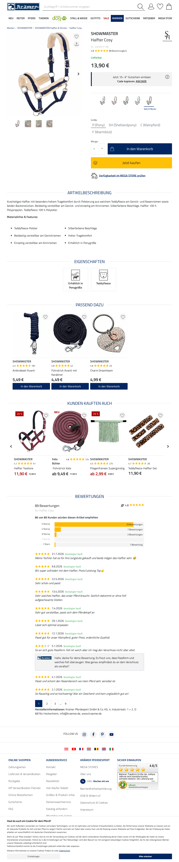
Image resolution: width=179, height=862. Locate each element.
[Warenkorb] (169, 6)
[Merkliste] (160, 6)
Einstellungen (34, 856)
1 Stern (46, 544)
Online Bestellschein (20, 795)
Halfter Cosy (76, 28)
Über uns (85, 774)
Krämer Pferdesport (95, 760)
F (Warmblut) (102, 132)
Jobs (95, 781)
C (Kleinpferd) (150, 125)
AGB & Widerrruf (90, 795)
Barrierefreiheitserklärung (96, 789)
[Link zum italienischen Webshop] (112, 749)
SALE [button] (106, 18)
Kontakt (51, 767)
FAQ (10, 809)
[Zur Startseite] (23, 6)
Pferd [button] (31, 18)
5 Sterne (46, 524)
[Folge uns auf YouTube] (111, 734)
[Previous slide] (10, 74)
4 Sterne (46, 529)
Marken (11, 28)
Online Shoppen (19, 760)
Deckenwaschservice (58, 802)
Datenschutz (64, 850)
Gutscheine (15, 802)
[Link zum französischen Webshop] (82, 749)
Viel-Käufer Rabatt (57, 788)
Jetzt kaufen (131, 162)
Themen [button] (44, 18)
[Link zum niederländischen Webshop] (89, 749)
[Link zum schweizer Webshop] (74, 749)
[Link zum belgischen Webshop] (97, 749)
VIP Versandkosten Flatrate (24, 788)
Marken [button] (117, 18)
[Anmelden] (151, 6)
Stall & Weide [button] (78, 18)
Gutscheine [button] (133, 18)
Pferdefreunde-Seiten (59, 816)
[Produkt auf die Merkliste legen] (76, 36)
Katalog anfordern (56, 809)
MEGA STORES (166, 18)
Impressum (86, 809)
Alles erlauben (145, 856)
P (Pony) (98, 125)
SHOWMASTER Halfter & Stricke (51, 28)
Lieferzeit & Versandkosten (24, 774)
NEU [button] (11, 18)
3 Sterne (46, 534)
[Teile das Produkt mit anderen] (76, 44)
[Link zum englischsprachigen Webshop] (104, 749)
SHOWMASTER (24, 28)
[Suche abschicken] (141, 7)
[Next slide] (78, 74)
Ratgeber (51, 774)
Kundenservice (56, 760)
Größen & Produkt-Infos (60, 795)
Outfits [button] (95, 18)
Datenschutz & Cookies (94, 802)
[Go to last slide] (11, 446)
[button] (59, 18)
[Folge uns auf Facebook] (93, 734)
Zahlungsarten (17, 767)
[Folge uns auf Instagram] (84, 734)
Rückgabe (14, 781)
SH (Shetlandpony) (122, 125)
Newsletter (52, 781)
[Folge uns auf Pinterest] (102, 734)
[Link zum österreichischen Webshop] (67, 749)
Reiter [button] (21, 18)
